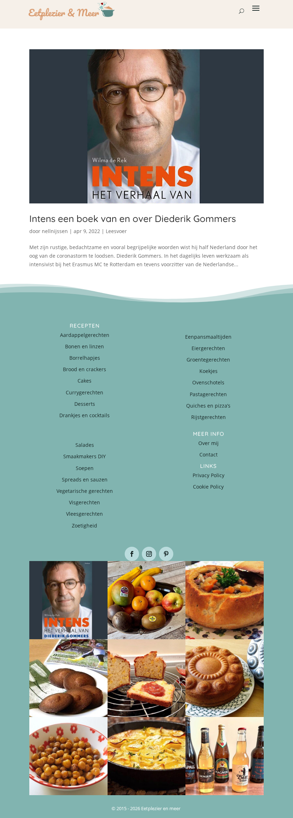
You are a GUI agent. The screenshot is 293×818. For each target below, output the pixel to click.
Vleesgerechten (84, 513)
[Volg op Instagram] (149, 554)
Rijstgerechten (208, 417)
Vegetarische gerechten (84, 491)
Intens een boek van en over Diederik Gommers (132, 218)
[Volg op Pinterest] (166, 554)
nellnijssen (55, 231)
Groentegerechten (208, 359)
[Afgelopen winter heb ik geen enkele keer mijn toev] (224, 600)
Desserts (84, 403)
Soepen (85, 468)
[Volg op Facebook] (132, 554)
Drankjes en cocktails (84, 415)
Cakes (84, 380)
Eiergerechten (208, 348)
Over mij (208, 443)
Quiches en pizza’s (208, 405)
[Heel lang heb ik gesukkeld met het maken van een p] (147, 756)
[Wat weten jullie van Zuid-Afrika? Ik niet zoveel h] (147, 678)
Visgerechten (84, 502)
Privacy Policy (208, 475)
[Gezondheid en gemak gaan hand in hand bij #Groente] (147, 600)
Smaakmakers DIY (84, 456)
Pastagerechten (208, 394)
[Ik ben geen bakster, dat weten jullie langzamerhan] (68, 678)
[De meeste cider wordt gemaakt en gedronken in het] (224, 756)
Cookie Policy (208, 486)
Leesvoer (116, 231)
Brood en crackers (84, 369)
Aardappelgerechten (84, 335)
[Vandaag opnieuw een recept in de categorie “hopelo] (68, 756)
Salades (84, 444)
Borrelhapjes (84, 357)
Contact (208, 454)
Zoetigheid (84, 525)
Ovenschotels (208, 382)
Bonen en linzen (84, 346)
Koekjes (208, 371)
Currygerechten (84, 392)
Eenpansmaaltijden (208, 336)
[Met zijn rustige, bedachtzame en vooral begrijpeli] (68, 600)
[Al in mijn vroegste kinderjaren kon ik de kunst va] (224, 678)
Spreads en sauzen (85, 479)
